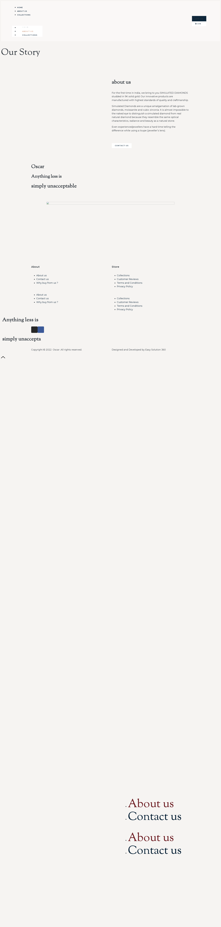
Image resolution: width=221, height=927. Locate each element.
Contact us (42, 279)
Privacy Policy (125, 286)
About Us (22, 11)
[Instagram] (34, 329)
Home (20, 7)
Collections (23, 15)
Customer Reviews (128, 279)
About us (41, 275)
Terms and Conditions (129, 282)
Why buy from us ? (47, 282)
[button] (27, 21)
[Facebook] (41, 329)
